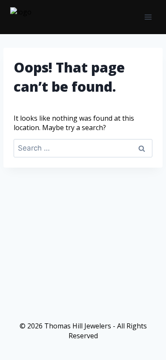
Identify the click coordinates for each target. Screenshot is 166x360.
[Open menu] (148, 16)
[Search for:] (83, 148)
